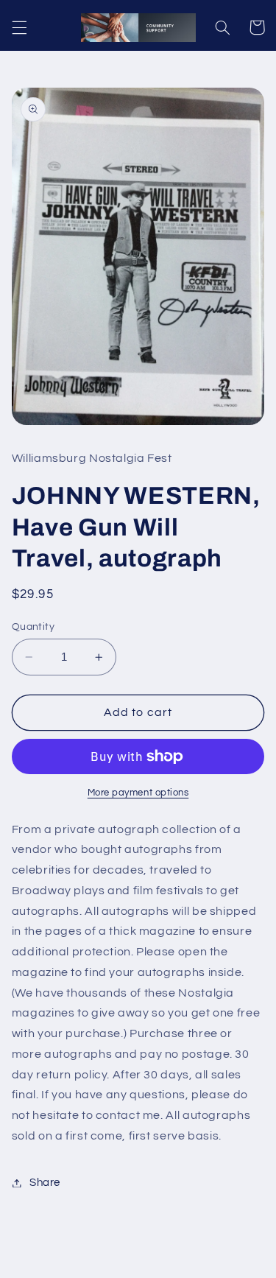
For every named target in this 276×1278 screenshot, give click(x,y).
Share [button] (44, 1182)
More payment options (138, 793)
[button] (19, 27)
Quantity (33, 627)
